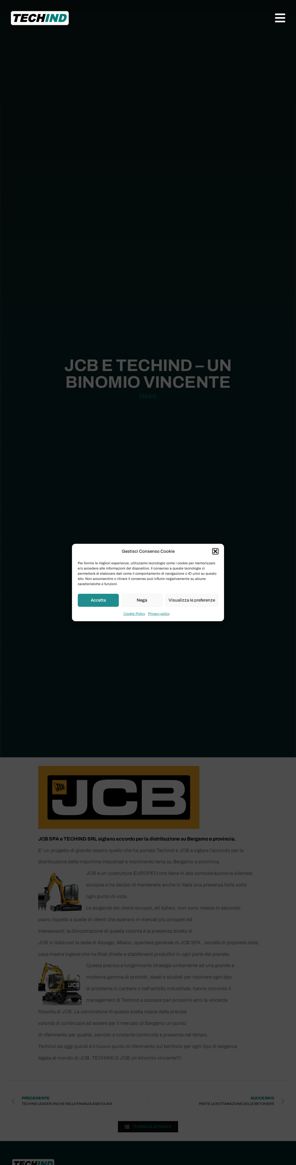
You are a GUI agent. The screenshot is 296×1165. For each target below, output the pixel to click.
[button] (215, 551)
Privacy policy (159, 614)
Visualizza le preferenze (192, 600)
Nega (142, 600)
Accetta (98, 600)
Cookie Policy (134, 614)
